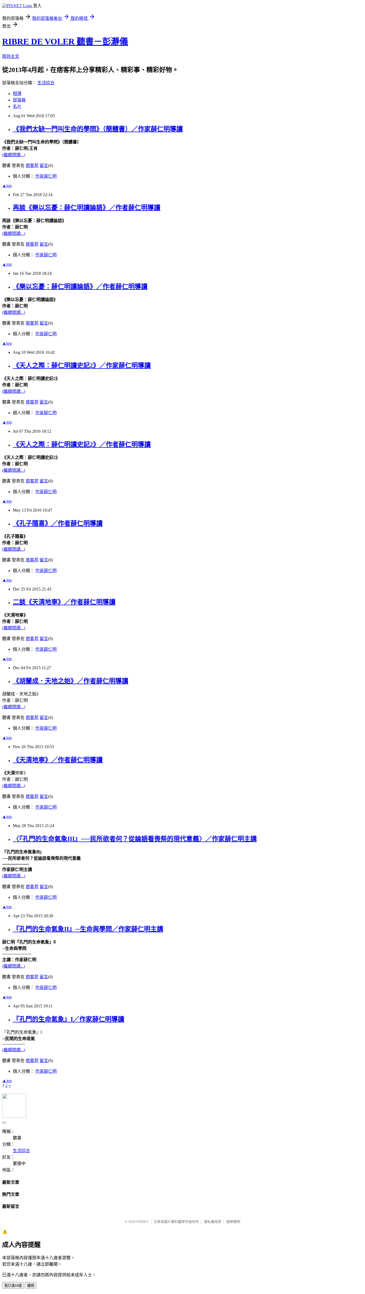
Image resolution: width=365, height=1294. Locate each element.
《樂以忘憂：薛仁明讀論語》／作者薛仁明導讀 (80, 286)
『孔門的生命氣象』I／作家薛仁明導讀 (68, 1019)
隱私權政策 (212, 1222)
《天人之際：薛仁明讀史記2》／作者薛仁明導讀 (82, 444)
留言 (44, 165)
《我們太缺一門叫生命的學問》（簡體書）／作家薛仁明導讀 (98, 128)
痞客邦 (32, 165)
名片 (17, 106)
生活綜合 (46, 83)
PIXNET (143, 1222)
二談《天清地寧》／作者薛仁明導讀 (64, 602)
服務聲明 (233, 1222)
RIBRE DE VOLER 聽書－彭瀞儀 (65, 41)
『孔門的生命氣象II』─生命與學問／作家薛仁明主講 (88, 929)
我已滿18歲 (13, 1286)
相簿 (17, 93)
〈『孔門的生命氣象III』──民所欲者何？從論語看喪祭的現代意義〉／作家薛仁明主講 (135, 838)
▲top (7, 185)
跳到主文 (10, 56)
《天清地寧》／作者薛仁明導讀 (58, 759)
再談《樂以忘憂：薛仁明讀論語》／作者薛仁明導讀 (86, 207)
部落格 (19, 100)
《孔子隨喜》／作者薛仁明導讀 (58, 523)
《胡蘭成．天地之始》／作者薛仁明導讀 (70, 681)
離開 (30, 1286)
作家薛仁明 (46, 176)
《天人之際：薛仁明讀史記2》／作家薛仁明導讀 (82, 365)
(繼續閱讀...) (13, 155)
